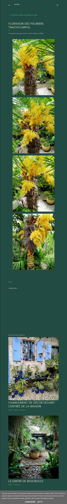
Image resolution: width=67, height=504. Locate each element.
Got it (40, 502)
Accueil (17, 4)
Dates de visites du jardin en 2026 (24, 15)
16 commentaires (16, 484)
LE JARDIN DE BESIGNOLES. (26, 481)
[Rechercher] (58, 5)
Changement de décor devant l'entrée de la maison (31, 404)
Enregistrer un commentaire (19, 410)
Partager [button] (10, 282)
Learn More (30, 502)
